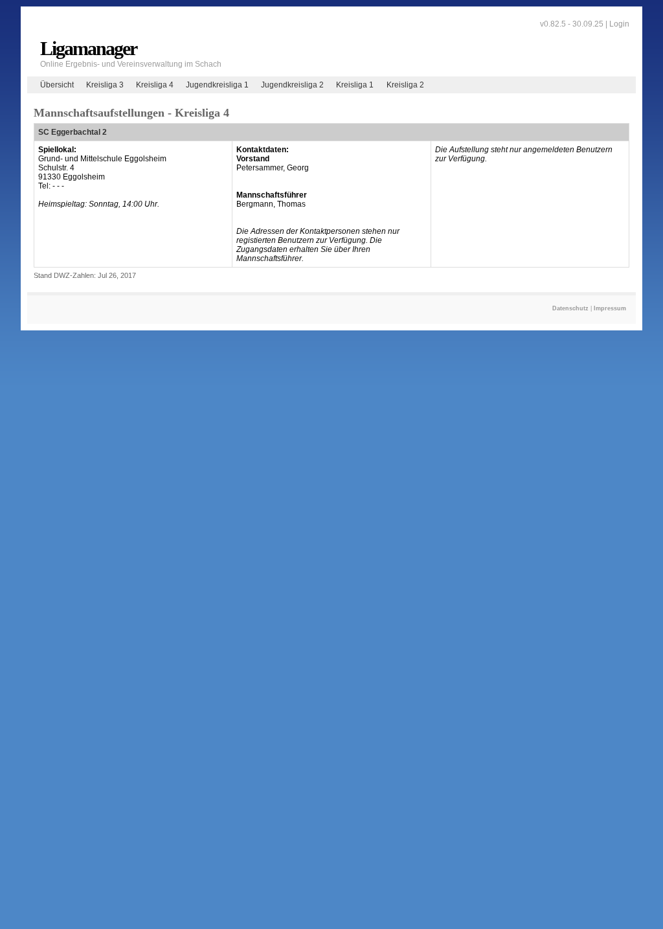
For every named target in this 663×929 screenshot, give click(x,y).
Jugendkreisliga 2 (292, 84)
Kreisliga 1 (355, 84)
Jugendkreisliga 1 (217, 84)
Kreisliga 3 (105, 84)
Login (619, 24)
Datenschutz (570, 308)
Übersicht (57, 84)
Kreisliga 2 (405, 84)
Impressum (610, 308)
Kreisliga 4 (155, 84)
